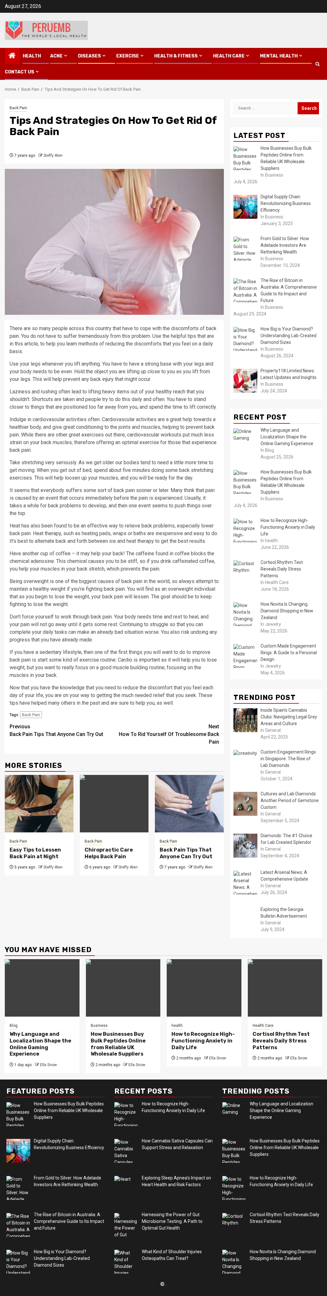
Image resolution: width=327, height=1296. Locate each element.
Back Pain (18, 108)
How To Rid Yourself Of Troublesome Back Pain (169, 734)
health (32, 56)
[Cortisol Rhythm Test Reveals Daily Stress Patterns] (285, 988)
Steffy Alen (53, 155)
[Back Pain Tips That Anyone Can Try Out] (189, 803)
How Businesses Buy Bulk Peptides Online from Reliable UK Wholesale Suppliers (118, 1044)
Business (99, 1025)
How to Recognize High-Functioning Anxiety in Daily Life (203, 1040)
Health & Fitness (176, 56)
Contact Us (19, 72)
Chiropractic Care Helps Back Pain (109, 853)
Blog (14, 1025)
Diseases (89, 56)
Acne (56, 56)
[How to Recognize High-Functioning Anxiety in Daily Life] (204, 988)
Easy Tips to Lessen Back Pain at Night (35, 853)
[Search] (318, 64)
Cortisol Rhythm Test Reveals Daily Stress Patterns (281, 1040)
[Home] (12, 56)
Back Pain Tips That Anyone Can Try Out (56, 730)
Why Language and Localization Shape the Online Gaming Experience (40, 1044)
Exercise (127, 56)
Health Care (229, 56)
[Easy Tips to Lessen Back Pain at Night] (39, 803)
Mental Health (279, 56)
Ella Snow (48, 1065)
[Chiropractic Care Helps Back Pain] (114, 803)
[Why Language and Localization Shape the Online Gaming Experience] (42, 988)
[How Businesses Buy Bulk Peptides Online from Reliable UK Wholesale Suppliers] (123, 988)
